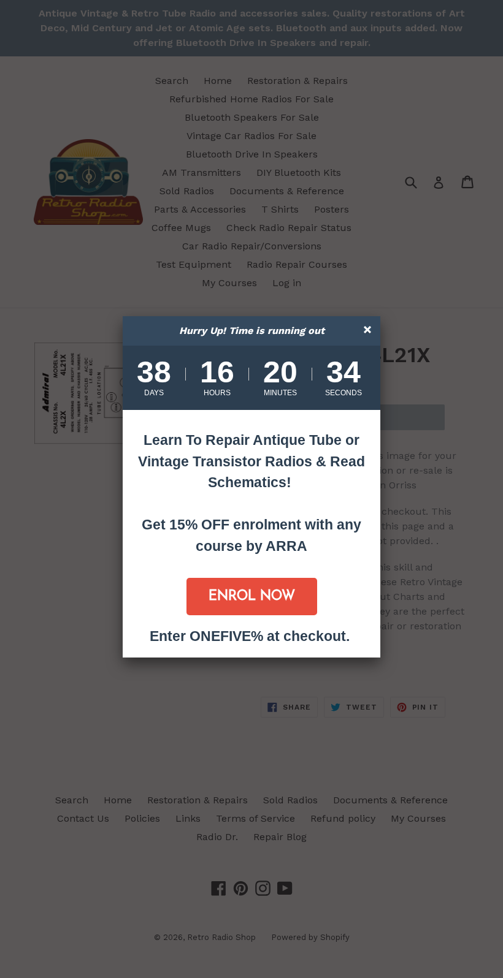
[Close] (369, 331)
